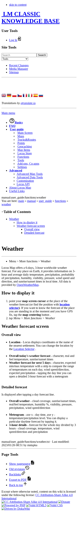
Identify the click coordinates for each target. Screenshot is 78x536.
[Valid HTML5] (36, 505)
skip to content (18, 4)
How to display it (27, 222)
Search (42, 55)
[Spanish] (35, 95)
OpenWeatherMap (28, 284)
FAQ (12, 126)
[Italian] (30, 95)
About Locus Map (20, 187)
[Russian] (41, 95)
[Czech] (19, 95)
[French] (25, 95)
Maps (20, 136)
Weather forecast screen (31, 225)
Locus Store (24, 153)
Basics (19, 122)
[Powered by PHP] (13, 505)
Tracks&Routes (26, 139)
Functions (23, 156)
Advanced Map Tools (30, 173)
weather (6, 204)
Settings (22, 167)
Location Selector (23, 349)
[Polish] (14, 95)
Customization (25, 180)
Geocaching (24, 146)
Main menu (8, 113)
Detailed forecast (34, 232)
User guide (17, 129)
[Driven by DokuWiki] (16, 508)
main (21, 201)
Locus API (23, 184)
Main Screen (25, 132)
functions (60, 201)
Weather (14, 219)
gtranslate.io (28, 103)
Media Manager (18, 68)
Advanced (15, 170)
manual (31, 201)
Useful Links (17, 191)
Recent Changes (19, 65)
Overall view (32, 229)
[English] (4, 95)
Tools (20, 160)
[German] (9, 95)
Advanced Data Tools (30, 177)
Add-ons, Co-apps (28, 163)
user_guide (45, 201)
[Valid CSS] (55, 505)
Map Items (23, 150)
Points (21, 143)
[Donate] (64, 501)
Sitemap (14, 72)
